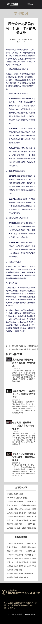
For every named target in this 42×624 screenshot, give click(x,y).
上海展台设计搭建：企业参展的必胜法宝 (21, 528)
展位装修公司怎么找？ (15, 494)
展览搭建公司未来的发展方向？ (18, 577)
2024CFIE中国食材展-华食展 (17, 498)
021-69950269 (29, 614)
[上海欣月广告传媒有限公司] (14, 4)
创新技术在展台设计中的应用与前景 (25, 349)
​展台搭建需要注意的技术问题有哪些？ (21, 573)
